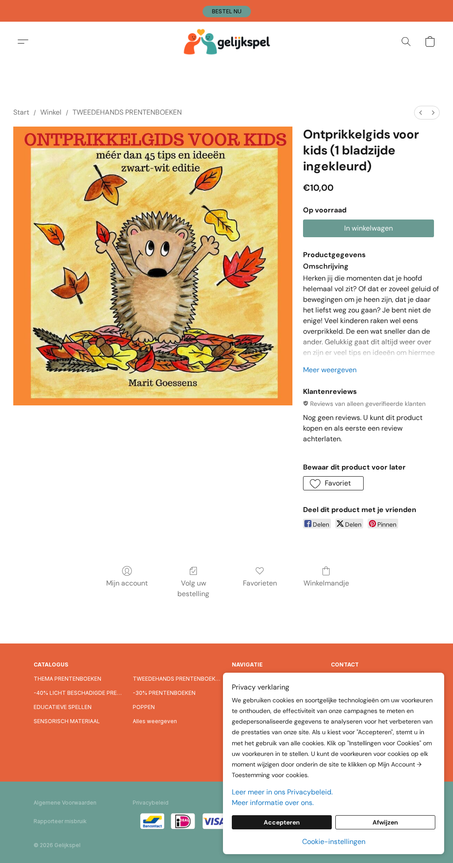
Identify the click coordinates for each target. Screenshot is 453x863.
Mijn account (127, 583)
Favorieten (260, 583)
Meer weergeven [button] (330, 369)
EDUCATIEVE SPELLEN (63, 707)
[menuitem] (421, 112)
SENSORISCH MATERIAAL (67, 721)
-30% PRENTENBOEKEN (164, 693)
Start (21, 112)
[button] (227, 11)
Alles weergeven (155, 721)
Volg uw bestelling (193, 588)
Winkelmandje (326, 583)
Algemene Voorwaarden (65, 802)
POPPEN (144, 707)
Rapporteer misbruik (60, 821)
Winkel (50, 112)
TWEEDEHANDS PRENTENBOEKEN (127, 112)
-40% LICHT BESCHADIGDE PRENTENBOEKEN (78, 693)
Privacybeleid (151, 802)
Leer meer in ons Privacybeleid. (282, 792)
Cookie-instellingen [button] (333, 841)
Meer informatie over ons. (273, 802)
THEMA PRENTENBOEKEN (67, 678)
